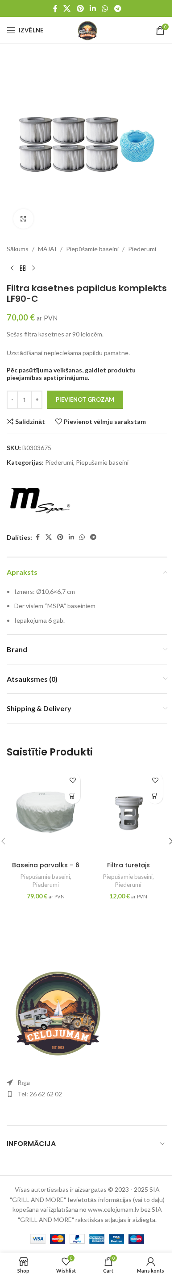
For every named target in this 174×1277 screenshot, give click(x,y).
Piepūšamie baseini (92, 249)
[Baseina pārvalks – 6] (46, 812)
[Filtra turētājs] (128, 812)
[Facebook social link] (55, 8)
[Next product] (33, 268)
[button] (72, 796)
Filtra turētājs (128, 865)
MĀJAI (47, 249)
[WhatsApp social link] (105, 8)
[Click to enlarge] (23, 219)
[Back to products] (22, 268)
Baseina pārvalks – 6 (45, 865)
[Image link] (56, 1010)
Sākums (18, 249)
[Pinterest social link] (80, 8)
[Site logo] (87, 29)
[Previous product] (12, 268)
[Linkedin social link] (93, 8)
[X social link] (67, 8)
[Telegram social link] (117, 8)
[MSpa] (40, 500)
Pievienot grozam (85, 399)
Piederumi (142, 249)
